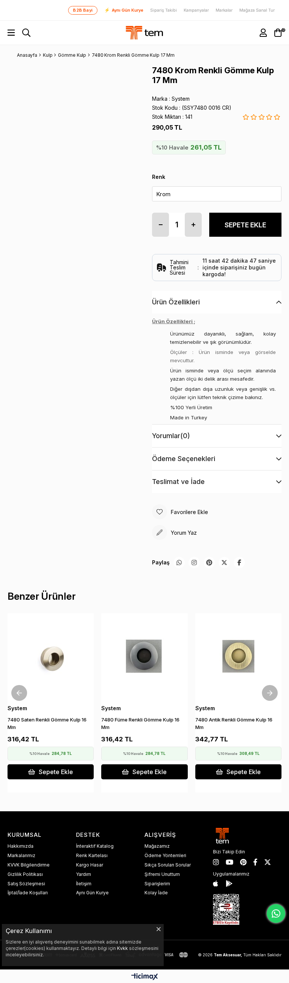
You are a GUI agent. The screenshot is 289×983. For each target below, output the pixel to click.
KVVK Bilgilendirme (29, 865)
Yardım (83, 874)
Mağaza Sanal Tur (257, 10)
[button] (44, 687)
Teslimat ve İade (178, 481)
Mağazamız (157, 846)
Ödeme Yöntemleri (165, 855)
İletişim (83, 883)
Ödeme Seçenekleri (183, 459)
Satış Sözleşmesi (26, 883)
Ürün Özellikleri (176, 302)
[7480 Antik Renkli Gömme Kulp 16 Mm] (238, 656)
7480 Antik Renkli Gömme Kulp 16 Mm (233, 723)
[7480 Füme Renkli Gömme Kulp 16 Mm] (144, 656)
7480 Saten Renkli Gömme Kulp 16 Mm (47, 723)
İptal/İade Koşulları (28, 892)
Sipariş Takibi (163, 10)
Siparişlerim (157, 883)
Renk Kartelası (92, 855)
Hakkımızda (20, 846)
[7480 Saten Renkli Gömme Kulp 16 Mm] (51, 656)
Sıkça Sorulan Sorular (167, 865)
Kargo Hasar (89, 865)
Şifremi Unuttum (162, 874)
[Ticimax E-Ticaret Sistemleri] (144, 977)
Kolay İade (156, 892)
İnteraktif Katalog (95, 846)
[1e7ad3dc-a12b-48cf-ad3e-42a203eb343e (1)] (226, 909)
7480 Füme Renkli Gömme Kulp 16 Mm (140, 723)
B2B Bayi (83, 10)
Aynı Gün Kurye (123, 10)
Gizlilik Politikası (25, 874)
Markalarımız (21, 855)
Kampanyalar (196, 10)
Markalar (224, 10)
